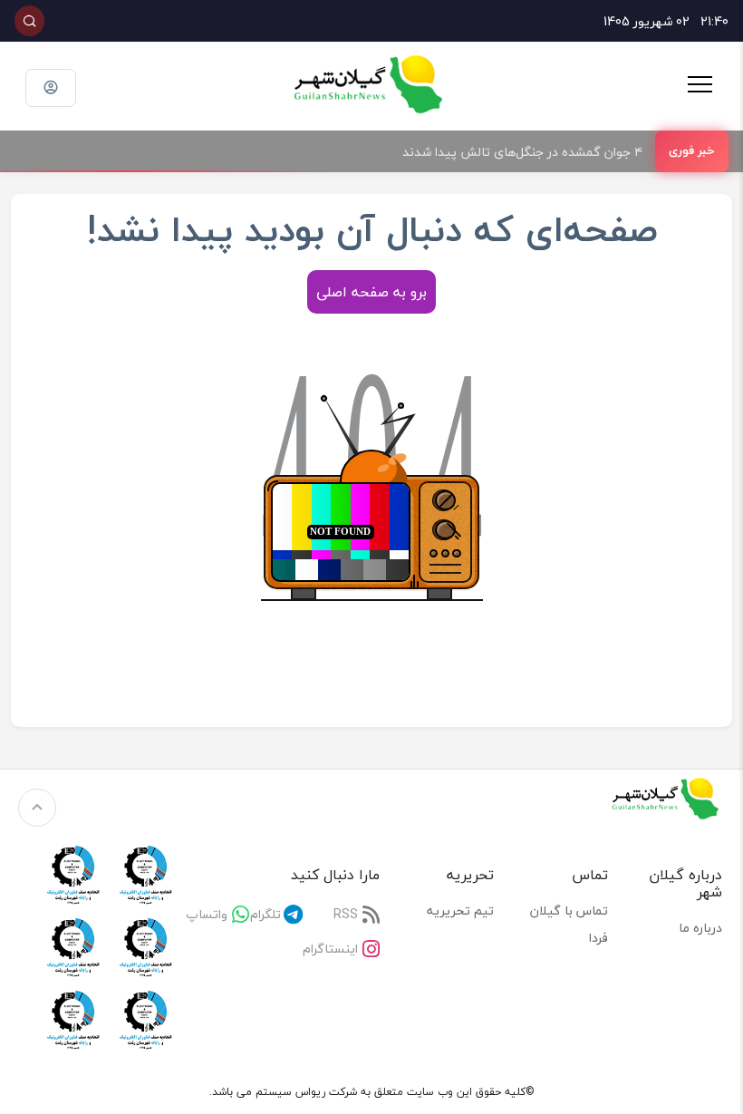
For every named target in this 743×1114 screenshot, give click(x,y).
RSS (345, 914)
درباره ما (700, 927)
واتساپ (206, 914)
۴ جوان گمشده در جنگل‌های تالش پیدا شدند (522, 151)
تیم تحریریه (460, 910)
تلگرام (265, 914)
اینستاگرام (330, 948)
